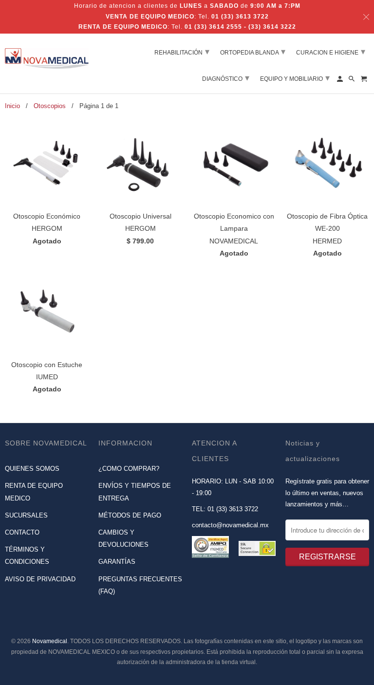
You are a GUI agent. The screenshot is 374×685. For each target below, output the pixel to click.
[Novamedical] (47, 55)
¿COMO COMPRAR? (128, 468)
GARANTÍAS (116, 561)
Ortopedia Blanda (252, 51)
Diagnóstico (225, 78)
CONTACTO (22, 532)
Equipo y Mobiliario (295, 78)
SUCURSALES (26, 515)
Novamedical (49, 641)
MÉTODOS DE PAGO (129, 515)
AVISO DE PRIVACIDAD (40, 579)
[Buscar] (352, 80)
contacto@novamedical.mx (230, 525)
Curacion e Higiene (330, 51)
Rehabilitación (181, 51)
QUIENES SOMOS (32, 468)
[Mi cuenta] (340, 80)
